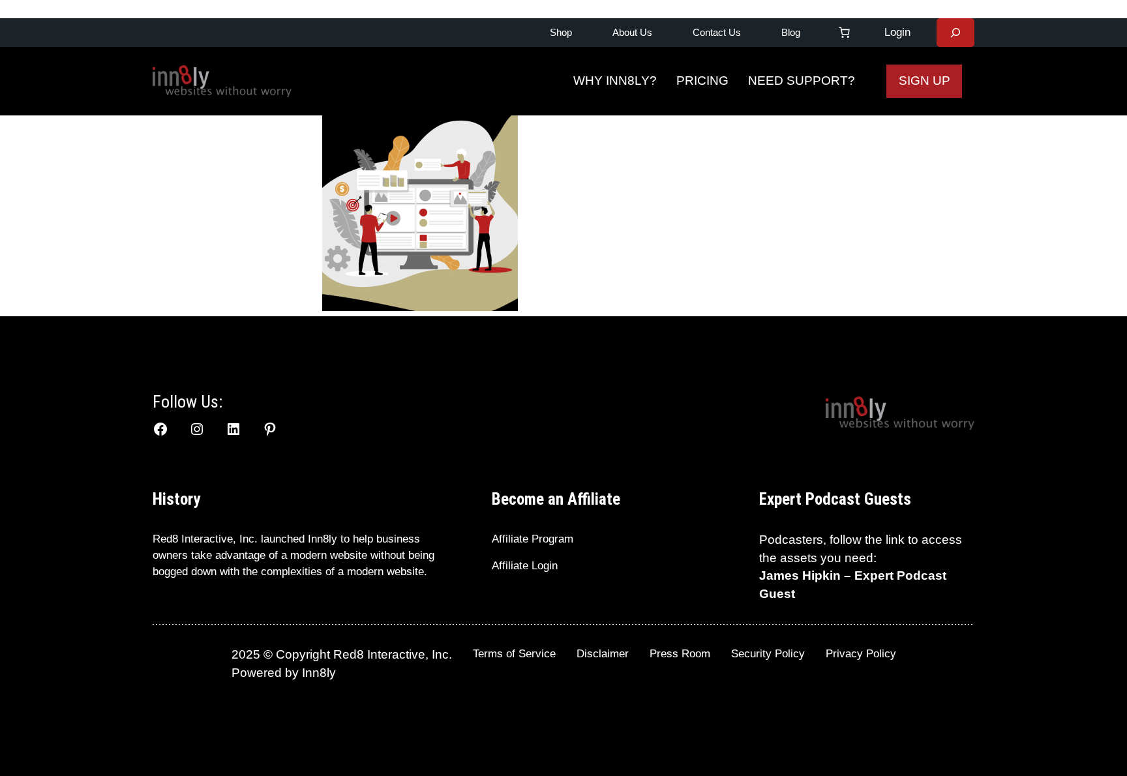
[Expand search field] (955, 32)
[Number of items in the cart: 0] (844, 32)
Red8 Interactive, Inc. (205, 539)
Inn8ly (319, 672)
